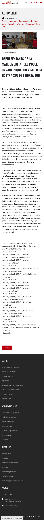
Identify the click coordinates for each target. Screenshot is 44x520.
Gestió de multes (7, 394)
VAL (26, 2)
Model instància (7, 426)
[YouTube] (41, 2)
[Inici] (3, 18)
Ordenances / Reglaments (10, 413)
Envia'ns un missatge (11, 506)
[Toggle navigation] (3, 3)
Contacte (5, 440)
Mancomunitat (6, 453)
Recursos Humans (8, 422)
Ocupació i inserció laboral (11, 390)
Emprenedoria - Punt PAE (10, 367)
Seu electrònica (7, 435)
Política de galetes (8, 476)
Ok (13, 518)
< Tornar (6, 348)
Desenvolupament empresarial (12, 385)
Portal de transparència (10, 463)
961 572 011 (9, 494)
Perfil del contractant (9, 417)
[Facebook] (34, 2)
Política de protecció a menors (12, 481)
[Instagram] (38, 2)
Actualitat (11, 18)
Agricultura (5, 381)
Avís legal (5, 467)
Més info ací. (18, 518)
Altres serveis (6, 399)
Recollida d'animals (8, 372)
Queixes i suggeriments (9, 431)
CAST (31, 2)
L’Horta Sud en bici (8, 376)
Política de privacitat (9, 472)
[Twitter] (36, 2)
